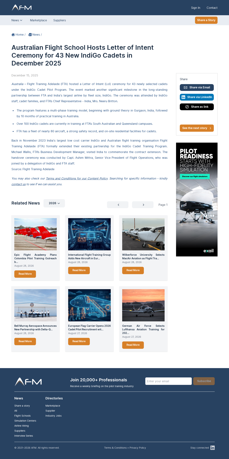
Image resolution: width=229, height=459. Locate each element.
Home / (21, 34)
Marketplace (38, 20)
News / (37, 34)
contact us (18, 184)
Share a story (22, 405)
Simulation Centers (25, 420)
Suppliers (59, 20)
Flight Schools (22, 415)
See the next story (194, 128)
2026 (52, 203)
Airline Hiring (21, 425)
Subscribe (204, 381)
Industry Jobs (53, 415)
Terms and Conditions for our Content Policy (77, 178)
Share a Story (206, 20)
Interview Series (23, 435)
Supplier (50, 410)
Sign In (195, 7)
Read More (25, 274)
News (15, 20)
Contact (212, 7)
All (15, 410)
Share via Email (199, 87)
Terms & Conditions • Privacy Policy (125, 447)
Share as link (199, 106)
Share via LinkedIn (199, 97)
